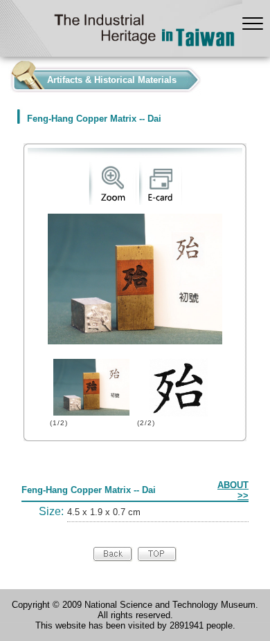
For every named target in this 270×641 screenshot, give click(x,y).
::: (4, 76)
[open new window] (112, 201)
